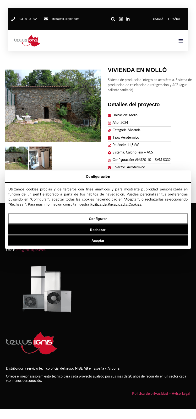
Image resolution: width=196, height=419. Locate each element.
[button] (113, 19)
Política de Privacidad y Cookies (115, 204)
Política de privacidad (150, 393)
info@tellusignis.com (31, 250)
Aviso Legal (181, 393)
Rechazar (98, 229)
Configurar (98, 219)
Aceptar (98, 240)
